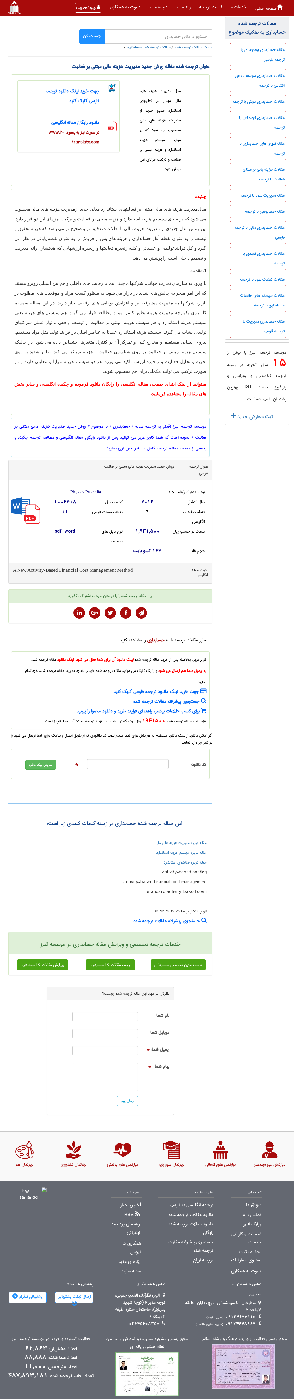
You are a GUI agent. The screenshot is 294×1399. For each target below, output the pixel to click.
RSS (129, 1215)
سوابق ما (253, 1205)
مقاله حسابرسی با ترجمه (265, 211)
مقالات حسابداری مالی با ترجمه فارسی (259, 232)
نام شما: (162, 1015)
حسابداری (156, 640)
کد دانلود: (198, 765)
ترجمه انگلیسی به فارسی (191, 1205)
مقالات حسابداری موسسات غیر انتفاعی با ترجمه (260, 80)
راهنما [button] (185, 7)
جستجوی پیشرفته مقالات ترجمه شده (167, 701)
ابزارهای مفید (130, 1262)
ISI (247, 387)
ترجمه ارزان (203, 1260)
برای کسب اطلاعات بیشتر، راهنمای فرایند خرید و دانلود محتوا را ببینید (139, 711)
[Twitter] (110, 613)
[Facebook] (125, 613)
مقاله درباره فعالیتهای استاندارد (185, 862)
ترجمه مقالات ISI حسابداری (110, 965)
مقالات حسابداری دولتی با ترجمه (259, 101)
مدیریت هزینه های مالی (175, 209)
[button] (239, 7)
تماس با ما (251, 1215)
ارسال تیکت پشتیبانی (74, 1296)
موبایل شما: (159, 1032)
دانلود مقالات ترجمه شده (191, 1215)
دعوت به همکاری (125, 7)
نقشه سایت (131, 1271)
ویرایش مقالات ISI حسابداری (42, 965)
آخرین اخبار (130, 1205)
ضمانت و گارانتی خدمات (246, 1238)
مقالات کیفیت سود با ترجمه (262, 279)
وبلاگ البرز (252, 1224)
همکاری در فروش (131, 1248)
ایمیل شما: (160, 1049)
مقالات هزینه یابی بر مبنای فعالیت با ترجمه (264, 174)
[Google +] (94, 613)
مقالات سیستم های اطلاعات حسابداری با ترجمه (262, 300)
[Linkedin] (79, 613)
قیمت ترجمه (210, 7)
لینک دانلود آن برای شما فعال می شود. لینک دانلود (95, 659)
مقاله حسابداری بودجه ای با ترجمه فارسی (263, 54)
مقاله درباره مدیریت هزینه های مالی (181, 843)
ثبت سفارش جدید (254, 416)
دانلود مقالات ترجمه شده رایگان (191, 1228)
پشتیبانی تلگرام (30, 1296)
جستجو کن (92, 36)
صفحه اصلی (266, 8)
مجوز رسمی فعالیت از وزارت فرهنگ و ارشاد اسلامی (243, 1339)
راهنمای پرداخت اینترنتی (125, 1228)
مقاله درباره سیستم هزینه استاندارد (181, 852)
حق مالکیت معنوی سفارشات (245, 1256)
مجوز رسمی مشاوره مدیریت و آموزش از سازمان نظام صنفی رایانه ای (147, 1343)
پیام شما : (160, 1066)
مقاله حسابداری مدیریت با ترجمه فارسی (264, 326)
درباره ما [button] (159, 7)
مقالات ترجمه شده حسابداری (149, 47)
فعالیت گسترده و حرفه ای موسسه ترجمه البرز (51, 1339)
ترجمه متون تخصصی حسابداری (178, 965)
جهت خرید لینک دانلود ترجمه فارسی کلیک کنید (157, 691)
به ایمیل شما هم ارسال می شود (182, 670)
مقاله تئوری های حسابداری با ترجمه (262, 148)
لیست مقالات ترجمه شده (193, 47)
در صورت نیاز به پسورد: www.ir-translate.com (74, 137)
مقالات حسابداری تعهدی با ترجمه (264, 258)
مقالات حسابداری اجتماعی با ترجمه (262, 122)
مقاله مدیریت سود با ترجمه (263, 195)
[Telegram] (141, 613)
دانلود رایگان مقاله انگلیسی (75, 122)
